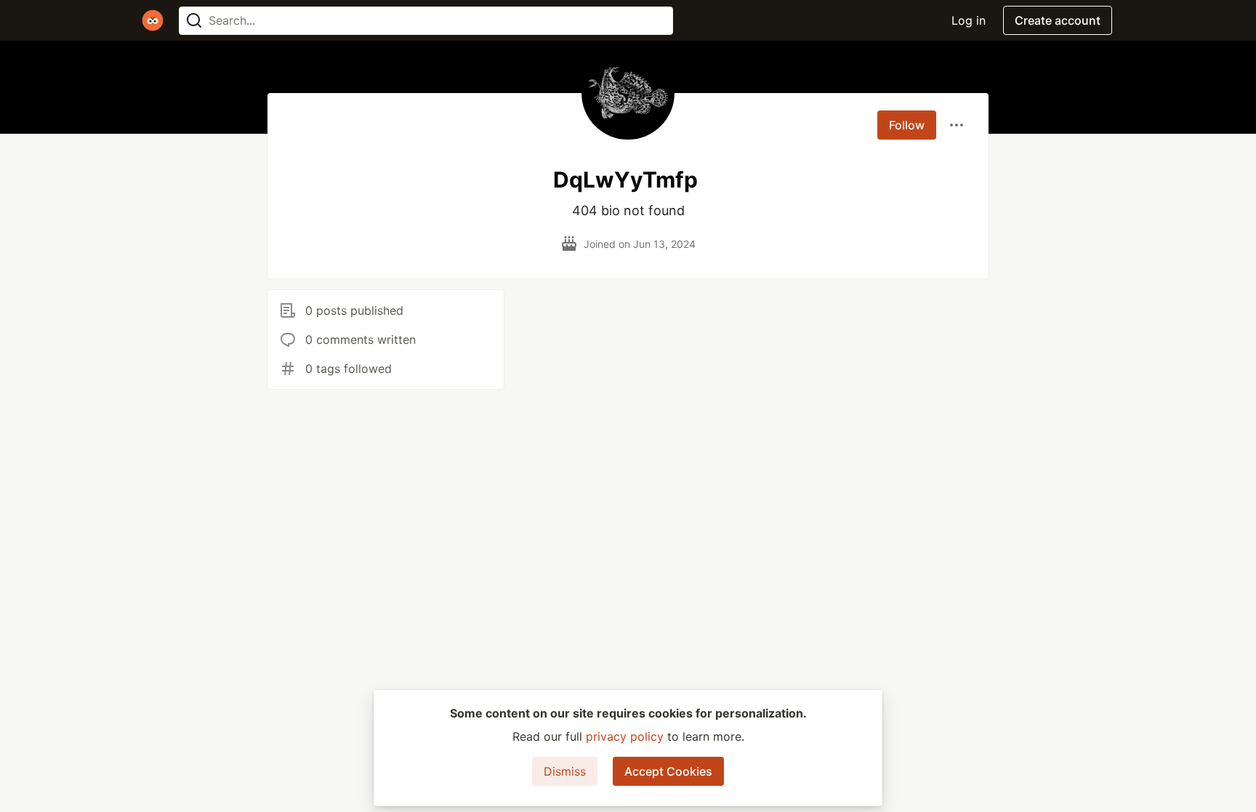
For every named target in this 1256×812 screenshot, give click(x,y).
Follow (907, 125)
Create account (1057, 20)
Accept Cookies (668, 771)
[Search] (194, 20)
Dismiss (565, 771)
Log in (968, 20)
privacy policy (625, 736)
